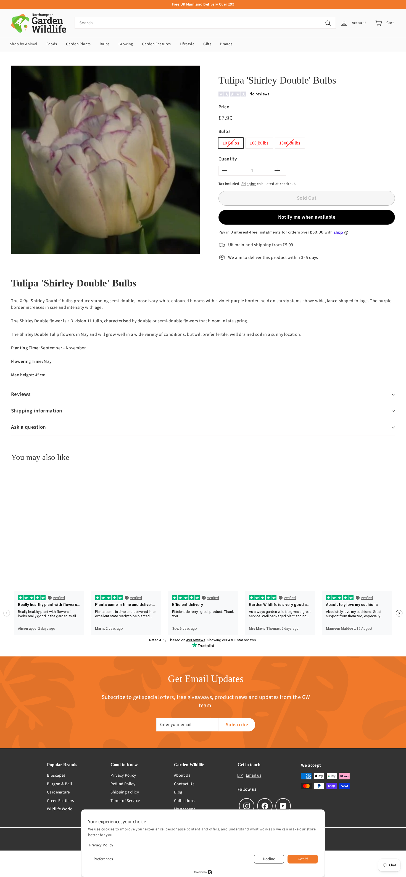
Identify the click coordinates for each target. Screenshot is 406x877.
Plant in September (250, 67)
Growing (125, 44)
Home (223, 67)
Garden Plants (78, 44)
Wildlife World (60, 809)
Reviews (20, 394)
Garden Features (156, 44)
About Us (182, 775)
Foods (51, 44)
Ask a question (28, 427)
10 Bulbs (231, 143)
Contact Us (184, 784)
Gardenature (58, 792)
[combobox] (205, 23)
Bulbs (105, 44)
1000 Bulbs (289, 143)
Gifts (207, 44)
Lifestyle (187, 44)
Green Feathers (60, 801)
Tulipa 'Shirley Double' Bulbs (295, 67)
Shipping (248, 183)
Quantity (227, 159)
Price (223, 107)
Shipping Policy (124, 792)
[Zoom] (105, 160)
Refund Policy (122, 784)
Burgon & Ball (59, 784)
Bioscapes (56, 775)
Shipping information (36, 411)
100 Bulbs (259, 143)
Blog (178, 792)
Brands (226, 44)
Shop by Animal (24, 44)
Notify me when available (307, 217)
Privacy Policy (123, 775)
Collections (184, 801)
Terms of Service (125, 801)
